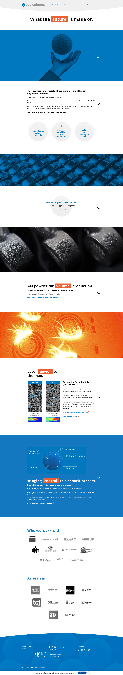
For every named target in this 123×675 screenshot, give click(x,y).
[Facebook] (85, 650)
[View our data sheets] (78, 416)
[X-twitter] (78, 650)
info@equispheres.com (55, 654)
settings (71, 673)
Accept (82, 673)
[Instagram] (89, 650)
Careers (24, 648)
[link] (43, 298)
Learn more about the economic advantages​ (42, 298)
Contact (24, 651)
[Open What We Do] (60, 5)
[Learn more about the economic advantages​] (59, 297)
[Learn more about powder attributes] (54, 503)
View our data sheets (70, 417)
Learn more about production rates (75, 412)
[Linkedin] (81, 650)
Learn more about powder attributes (39, 503)
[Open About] (91, 5)
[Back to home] (33, 5)
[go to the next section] (98, 58)
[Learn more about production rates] (89, 411)
